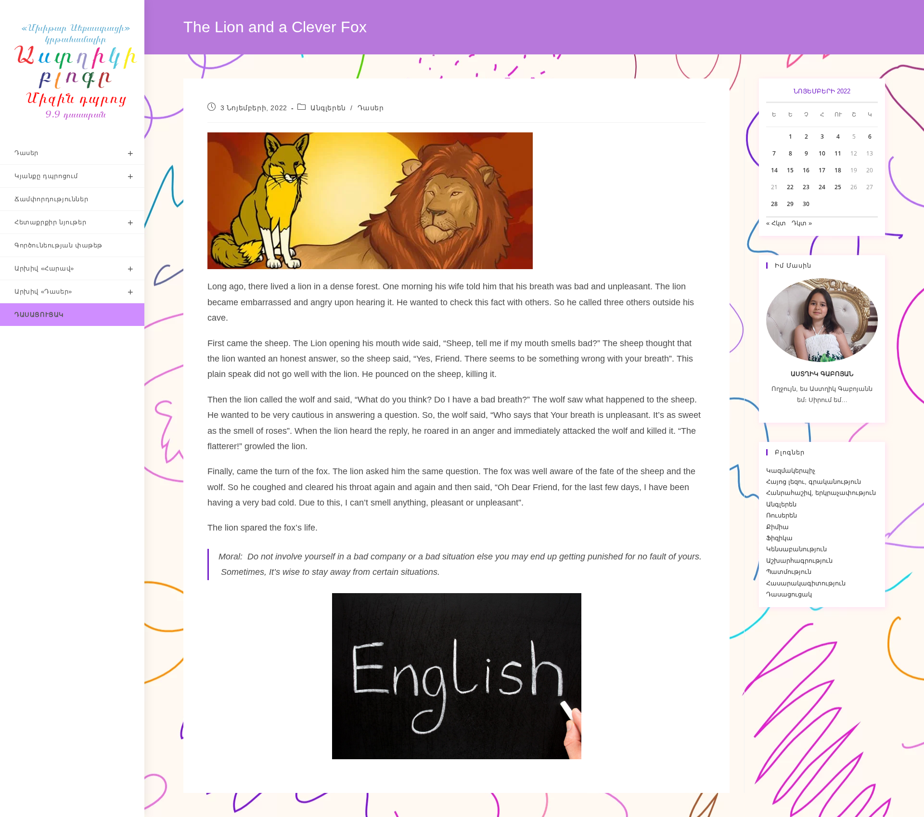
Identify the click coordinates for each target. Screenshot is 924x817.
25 (837, 187)
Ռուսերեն (781, 515)
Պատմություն (788, 571)
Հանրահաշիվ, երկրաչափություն (821, 492)
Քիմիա (777, 527)
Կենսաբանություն (796, 549)
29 (790, 204)
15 (790, 170)
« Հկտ (776, 223)
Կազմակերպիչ (790, 470)
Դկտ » (802, 223)
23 (806, 187)
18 (837, 170)
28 (774, 204)
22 (790, 187)
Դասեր (371, 108)
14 (774, 170)
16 (806, 170)
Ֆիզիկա (779, 538)
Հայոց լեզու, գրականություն (813, 481)
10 (822, 153)
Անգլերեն (328, 108)
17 (822, 170)
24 (822, 187)
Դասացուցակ (789, 594)
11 (837, 153)
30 (806, 204)
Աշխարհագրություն (799, 560)
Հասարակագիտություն (806, 583)
